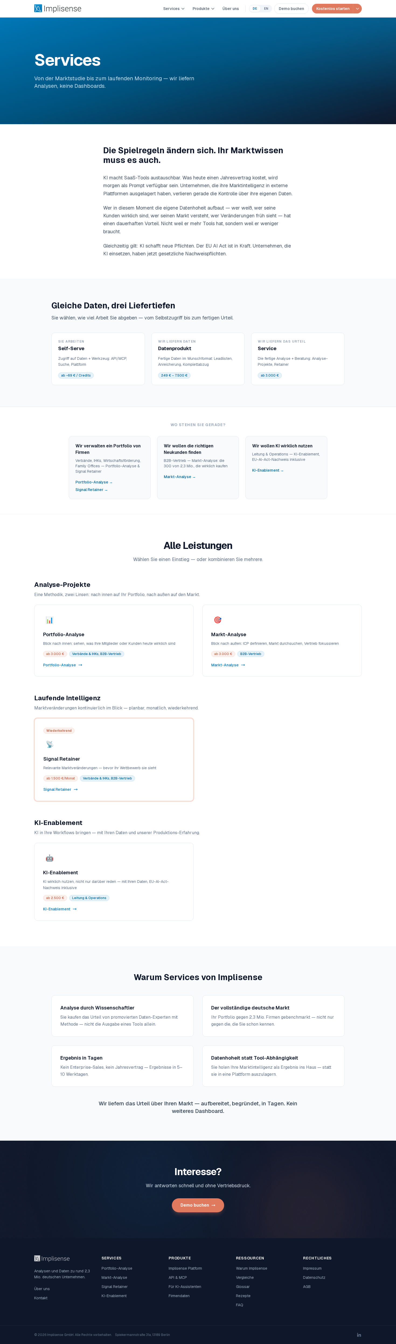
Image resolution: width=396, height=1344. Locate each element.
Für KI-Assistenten (185, 1286)
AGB (307, 1286)
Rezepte (243, 1295)
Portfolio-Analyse (117, 1268)
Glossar (243, 1286)
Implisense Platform (185, 1268)
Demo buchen (291, 8)
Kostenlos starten (333, 8)
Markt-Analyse (114, 1277)
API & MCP (178, 1277)
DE (255, 8)
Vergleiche (245, 1277)
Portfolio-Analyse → (94, 482)
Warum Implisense (251, 1268)
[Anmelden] (357, 8)
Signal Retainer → (91, 489)
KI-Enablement (114, 1295)
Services (171, 8)
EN (266, 8)
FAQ (239, 1305)
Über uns (231, 8)
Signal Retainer (115, 1286)
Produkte (201, 8)
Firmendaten (179, 1295)
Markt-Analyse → (180, 476)
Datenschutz (314, 1277)
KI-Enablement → (268, 470)
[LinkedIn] (359, 1335)
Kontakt (40, 1298)
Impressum (312, 1268)
